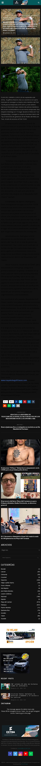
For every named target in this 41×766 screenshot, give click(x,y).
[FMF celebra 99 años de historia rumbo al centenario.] (5, 686)
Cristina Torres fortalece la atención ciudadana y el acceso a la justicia (24, 695)
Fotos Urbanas (5, 585)
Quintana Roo (5, 610)
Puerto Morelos (6, 607)
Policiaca (3, 605)
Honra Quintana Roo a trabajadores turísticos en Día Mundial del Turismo (20, 428)
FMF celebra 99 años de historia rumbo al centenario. (24, 685)
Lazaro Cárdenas (6, 594)
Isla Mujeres (4, 588)
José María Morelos (7, 591)
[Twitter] (15, 754)
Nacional (3, 596)
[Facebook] (10, 754)
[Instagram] (20, 754)
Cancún (3, 572)
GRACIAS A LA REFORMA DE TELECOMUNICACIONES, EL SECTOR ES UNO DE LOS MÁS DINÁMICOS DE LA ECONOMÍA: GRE (20, 417)
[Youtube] (26, 754)
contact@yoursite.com (23, 748)
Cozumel (3, 577)
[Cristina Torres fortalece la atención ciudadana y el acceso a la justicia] (5, 696)
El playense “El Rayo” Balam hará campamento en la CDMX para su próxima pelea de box (20, 469)
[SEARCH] (38, 558)
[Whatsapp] (31, 754)
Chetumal (4, 574)
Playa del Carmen (6, 602)
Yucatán (3, 618)
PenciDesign (24, 764)
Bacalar (3, 569)
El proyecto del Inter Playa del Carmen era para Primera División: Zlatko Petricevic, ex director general (19, 503)
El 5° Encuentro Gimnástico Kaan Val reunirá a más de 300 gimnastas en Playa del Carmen (19, 537)
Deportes (4, 580)
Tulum (3, 616)
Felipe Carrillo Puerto (7, 583)
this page (28, 713)
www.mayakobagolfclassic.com (14, 380)
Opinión (3, 599)
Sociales (3, 613)
